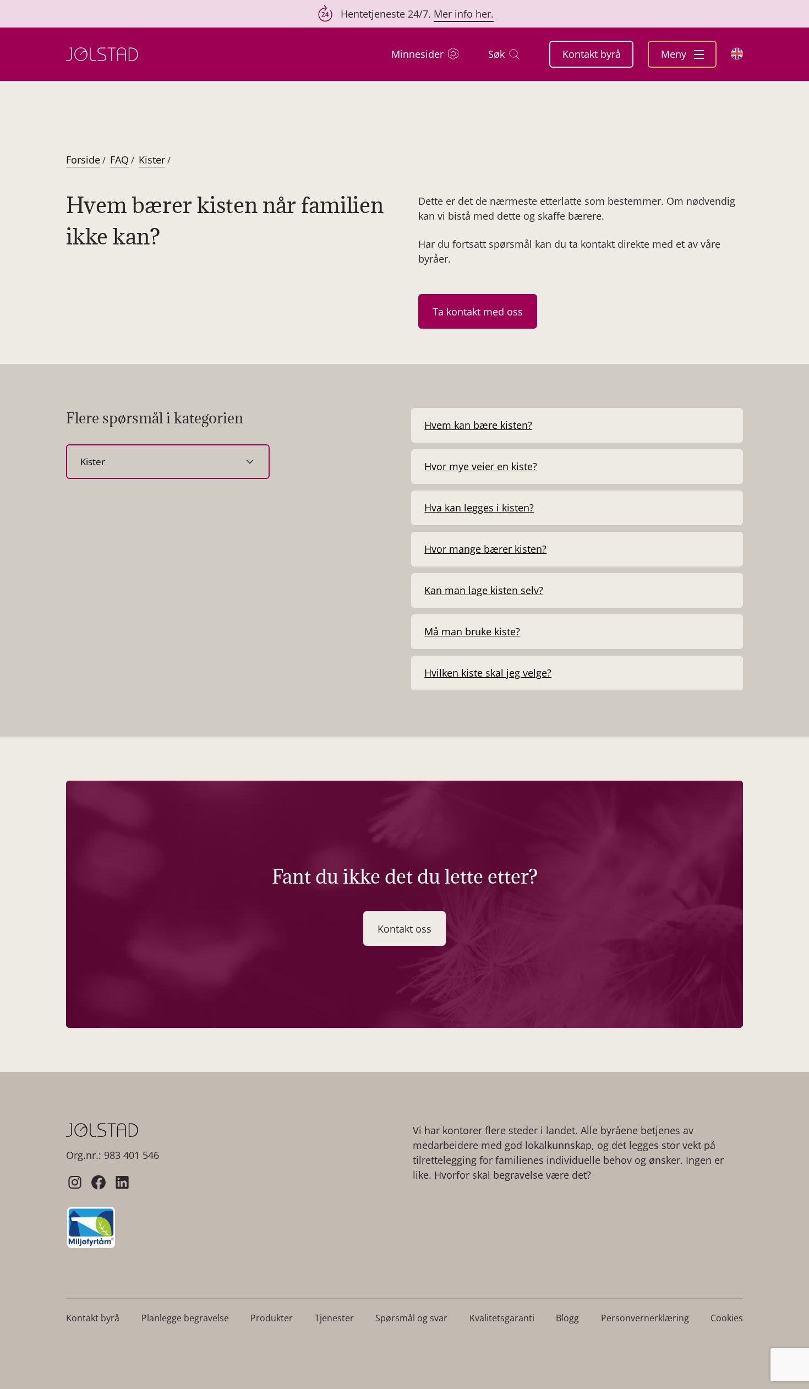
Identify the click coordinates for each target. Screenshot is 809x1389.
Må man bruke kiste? (472, 631)
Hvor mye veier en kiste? (480, 466)
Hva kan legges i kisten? (479, 507)
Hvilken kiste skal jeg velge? (487, 672)
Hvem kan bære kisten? (478, 425)
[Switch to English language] (737, 54)
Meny (675, 54)
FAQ (119, 159)
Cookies (726, 1318)
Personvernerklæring (645, 1318)
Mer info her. (464, 13)
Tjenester (334, 1318)
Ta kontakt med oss (478, 311)
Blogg (567, 1318)
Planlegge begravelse (185, 1318)
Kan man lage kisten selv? (483, 590)
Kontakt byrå (591, 54)
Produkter (271, 1318)
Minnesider (417, 54)
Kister (152, 159)
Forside (83, 159)
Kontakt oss (404, 928)
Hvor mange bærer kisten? (485, 548)
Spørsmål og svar (411, 1318)
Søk (496, 54)
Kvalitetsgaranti (501, 1318)
